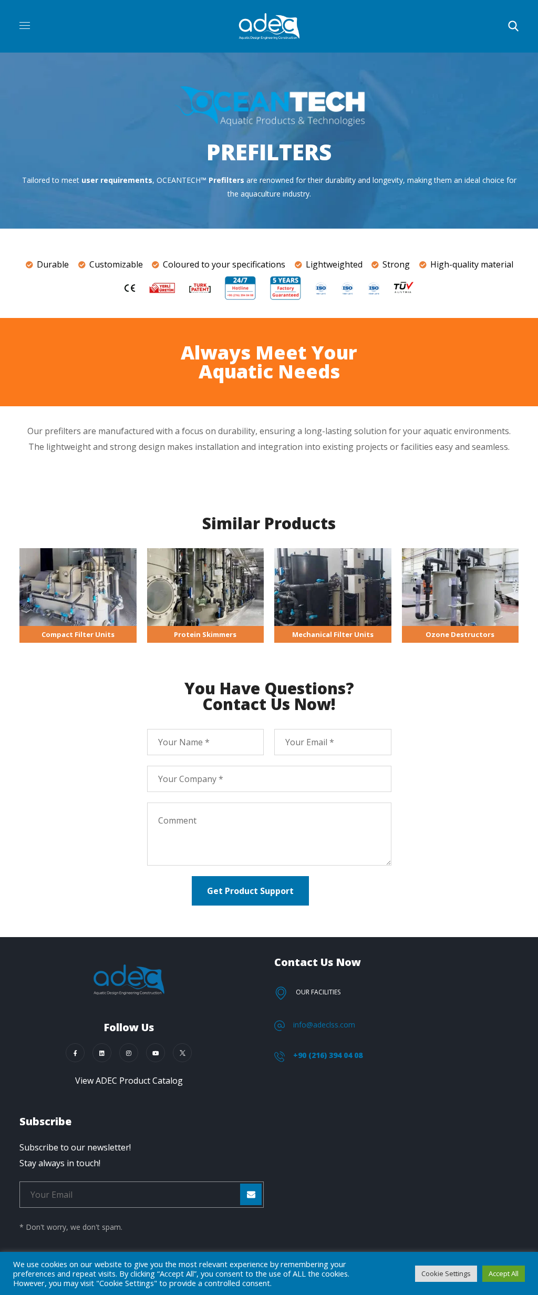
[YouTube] (155, 1052)
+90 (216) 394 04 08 (328, 1055)
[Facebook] (75, 1052)
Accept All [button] (504, 1273)
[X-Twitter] (182, 1052)
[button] (513, 26)
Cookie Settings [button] (446, 1273)
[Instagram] (128, 1052)
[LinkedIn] (101, 1052)
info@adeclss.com (324, 1025)
